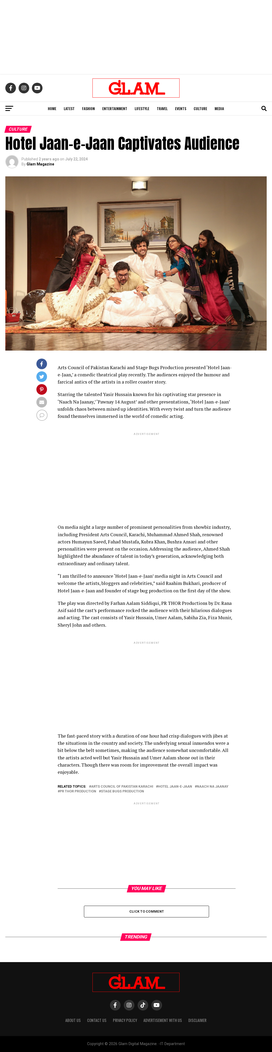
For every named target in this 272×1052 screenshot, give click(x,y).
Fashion (88, 108)
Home (52, 108)
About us (73, 1020)
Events (180, 108)
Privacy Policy (125, 1020)
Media (219, 108)
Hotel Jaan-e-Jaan (175, 786)
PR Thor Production (78, 791)
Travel (162, 108)
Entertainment (114, 108)
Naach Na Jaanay (212, 786)
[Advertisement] (136, 37)
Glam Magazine (40, 164)
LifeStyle (142, 108)
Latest (69, 108)
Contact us (97, 1020)
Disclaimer (197, 1020)
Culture (200, 108)
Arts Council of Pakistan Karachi (122, 786)
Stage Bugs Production (122, 791)
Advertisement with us (162, 1020)
